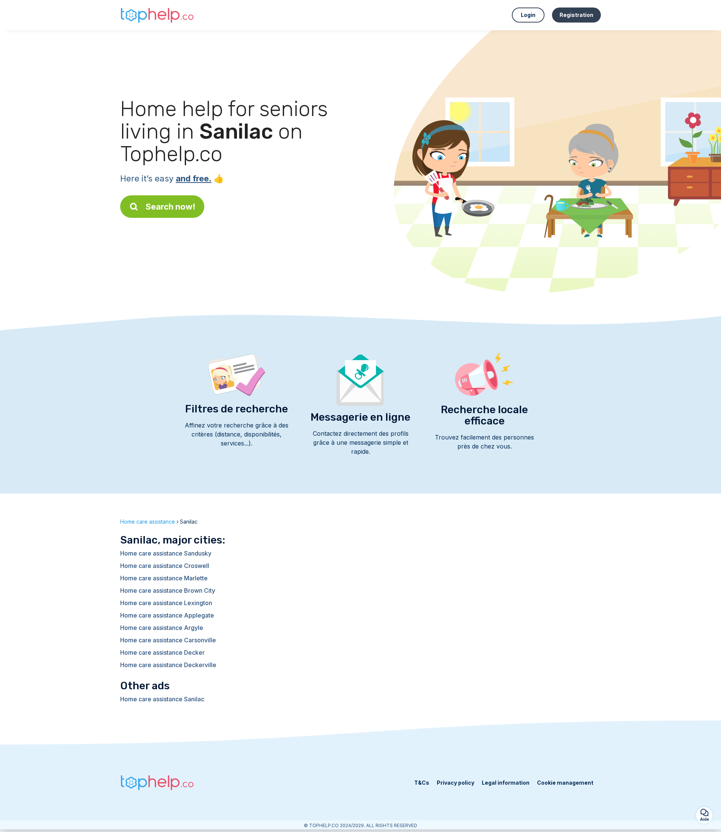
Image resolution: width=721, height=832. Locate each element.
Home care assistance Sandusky (165, 553)
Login (528, 15)
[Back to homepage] (157, 15)
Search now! (170, 206)
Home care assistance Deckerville (168, 665)
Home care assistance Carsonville (168, 640)
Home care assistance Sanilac (162, 699)
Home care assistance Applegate (167, 615)
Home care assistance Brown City (167, 590)
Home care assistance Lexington (166, 603)
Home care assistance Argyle (161, 627)
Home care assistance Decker (162, 652)
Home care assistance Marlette (164, 578)
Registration (576, 15)
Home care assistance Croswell (164, 565)
